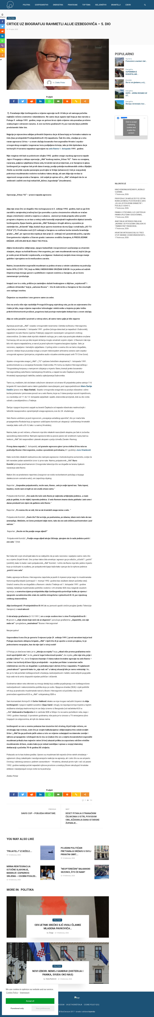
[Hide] (1, 60)
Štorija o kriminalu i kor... (136, 104)
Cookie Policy (12, 993)
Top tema (86, 5)
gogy (51, 933)
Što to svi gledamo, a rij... (136, 82)
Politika (26, 5)
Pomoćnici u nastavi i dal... (136, 61)
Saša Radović (51, 979)
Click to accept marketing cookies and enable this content (131, 127)
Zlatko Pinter (60, 83)
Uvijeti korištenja (74, 1005)
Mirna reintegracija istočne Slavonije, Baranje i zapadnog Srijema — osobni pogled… (22, 871)
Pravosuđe (72, 5)
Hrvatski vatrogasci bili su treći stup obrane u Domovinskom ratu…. (130, 234)
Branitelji (116, 5)
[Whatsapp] (49, 101)
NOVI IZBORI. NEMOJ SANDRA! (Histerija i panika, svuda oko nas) (57, 973)
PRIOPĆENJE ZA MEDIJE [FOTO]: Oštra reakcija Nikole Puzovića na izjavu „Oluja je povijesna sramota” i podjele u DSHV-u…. (130, 202)
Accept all (30, 1001)
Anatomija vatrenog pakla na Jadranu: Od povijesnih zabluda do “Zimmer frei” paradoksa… (130, 223)
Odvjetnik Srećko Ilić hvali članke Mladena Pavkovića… (58, 926)
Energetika (58, 5)
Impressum (24, 993)
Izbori (128, 5)
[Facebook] (14, 101)
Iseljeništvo (100, 5)
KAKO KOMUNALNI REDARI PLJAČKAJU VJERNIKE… (130, 191)
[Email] (58, 101)
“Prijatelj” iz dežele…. (19, 851)
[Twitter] (22, 101)
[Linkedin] (40, 101)
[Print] (67, 101)
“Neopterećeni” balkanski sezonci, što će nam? (75, 870)
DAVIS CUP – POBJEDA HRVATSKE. (38, 813)
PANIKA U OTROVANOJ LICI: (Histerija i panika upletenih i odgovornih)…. (130, 213)
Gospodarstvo (41, 5)
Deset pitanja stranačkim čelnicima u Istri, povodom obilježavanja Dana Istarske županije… (82, 818)
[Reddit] (31, 101)
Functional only (17, 1008)
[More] (85, 101)
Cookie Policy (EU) (91, 1005)
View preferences (43, 1008)
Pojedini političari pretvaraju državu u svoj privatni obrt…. (76, 851)
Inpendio (92, 1012)
